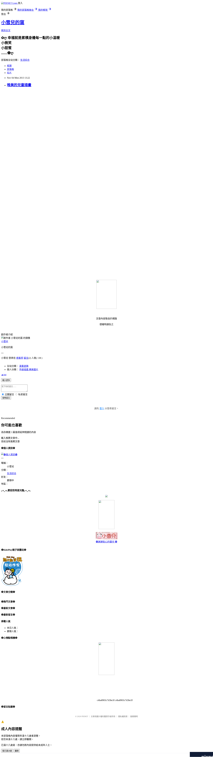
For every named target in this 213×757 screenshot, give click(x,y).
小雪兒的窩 (12, 22)
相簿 (9, 66)
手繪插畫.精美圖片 (28, 369)
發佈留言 (6, 398)
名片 (9, 72)
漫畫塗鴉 (23, 366)
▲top (3, 374)
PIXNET (85, 716)
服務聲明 (134, 716)
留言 (26, 358)
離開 (17, 751)
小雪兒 (4, 341)
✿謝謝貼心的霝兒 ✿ (106, 542)
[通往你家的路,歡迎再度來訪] (106, 496)
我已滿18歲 (7, 751)
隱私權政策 (123, 716)
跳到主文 (5, 30)
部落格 (10, 69)
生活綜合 (25, 60)
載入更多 (6, 380)
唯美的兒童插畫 (19, 85)
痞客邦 (19, 358)
